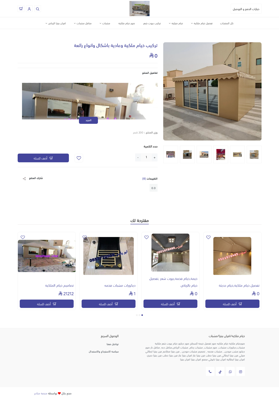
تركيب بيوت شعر (152, 23)
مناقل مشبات (83, 23)
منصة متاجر (40, 393)
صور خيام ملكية (126, 23)
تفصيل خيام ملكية (203, 23)
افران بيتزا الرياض (56, 23)
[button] (167, 92)
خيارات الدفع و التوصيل (246, 8)
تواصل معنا (113, 343)
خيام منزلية (177, 23)
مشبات (106, 23)
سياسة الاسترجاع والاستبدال (104, 351)
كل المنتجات (226, 23)
